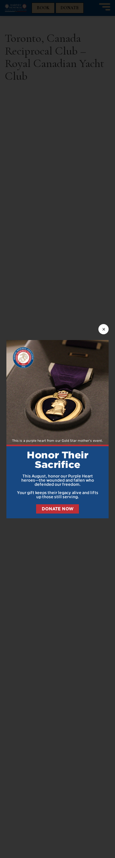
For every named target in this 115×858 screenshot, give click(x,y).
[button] (57, 429)
